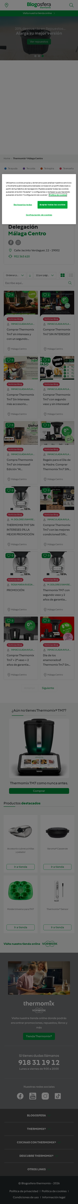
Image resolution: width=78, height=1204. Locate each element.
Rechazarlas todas (23, 204)
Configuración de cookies (39, 215)
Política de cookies (58, 195)
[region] (39, 199)
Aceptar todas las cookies (52, 204)
